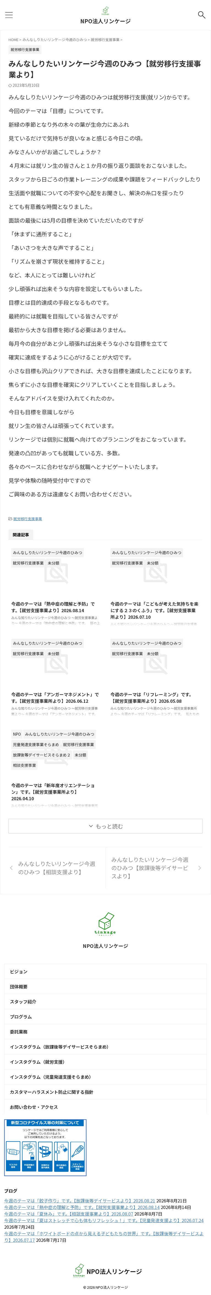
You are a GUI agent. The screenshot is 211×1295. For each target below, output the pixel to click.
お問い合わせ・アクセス (34, 1107)
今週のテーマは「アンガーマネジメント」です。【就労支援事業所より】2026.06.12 (55, 697)
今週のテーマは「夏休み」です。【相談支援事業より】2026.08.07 (68, 1213)
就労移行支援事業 (27, 518)
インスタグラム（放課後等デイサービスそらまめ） (60, 1046)
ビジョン (18, 971)
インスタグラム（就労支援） (38, 1061)
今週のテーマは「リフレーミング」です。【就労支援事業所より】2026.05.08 (151, 697)
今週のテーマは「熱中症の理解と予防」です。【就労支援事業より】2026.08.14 (53, 607)
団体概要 (18, 986)
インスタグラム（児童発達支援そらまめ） (51, 1077)
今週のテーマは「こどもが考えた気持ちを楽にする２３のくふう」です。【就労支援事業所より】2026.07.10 (154, 610)
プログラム (21, 1016)
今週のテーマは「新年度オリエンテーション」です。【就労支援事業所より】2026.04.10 (53, 792)
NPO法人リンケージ (105, 21)
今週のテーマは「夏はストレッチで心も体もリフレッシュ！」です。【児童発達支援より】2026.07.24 (104, 1220)
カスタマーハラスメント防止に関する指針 (51, 1092)
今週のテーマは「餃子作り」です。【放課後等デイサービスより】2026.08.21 (79, 1200)
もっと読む (109, 826)
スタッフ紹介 (23, 1001)
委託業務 (18, 1031)
